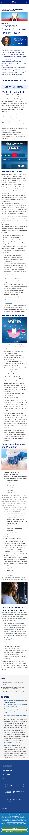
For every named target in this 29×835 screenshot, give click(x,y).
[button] (14, 80)
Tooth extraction (11, 492)
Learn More (19, 43)
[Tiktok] (11, 785)
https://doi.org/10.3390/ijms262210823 (13, 730)
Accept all (14, 828)
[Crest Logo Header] (14, 2)
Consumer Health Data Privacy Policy (15, 822)
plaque (19, 174)
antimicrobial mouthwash (10, 633)
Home (2, 9)
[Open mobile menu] (1, 2)
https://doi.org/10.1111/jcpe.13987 (12, 745)
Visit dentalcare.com (14, 802)
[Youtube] (22, 785)
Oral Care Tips (8, 9)
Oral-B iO (8, 640)
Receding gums (15, 430)
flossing (15, 646)
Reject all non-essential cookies (14, 831)
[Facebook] (17, 785)
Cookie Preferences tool (8, 823)
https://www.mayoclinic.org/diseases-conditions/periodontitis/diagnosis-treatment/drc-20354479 (16, 711)
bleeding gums (21, 105)
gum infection (8, 303)
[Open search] (27, 2)
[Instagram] (6, 785)
